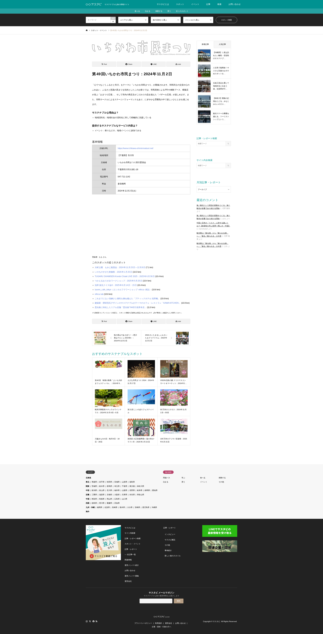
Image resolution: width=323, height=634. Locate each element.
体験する (158, 11)
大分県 (129, 507)
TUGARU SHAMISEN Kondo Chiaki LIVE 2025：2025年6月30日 (125, 276)
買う (169, 11)
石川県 (109, 490)
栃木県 (101, 486)
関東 (87, 486)
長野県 (132, 490)
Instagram (87, 621)
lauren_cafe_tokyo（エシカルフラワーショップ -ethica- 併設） (123, 290)
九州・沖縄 (90, 507)
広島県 (117, 499)
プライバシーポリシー (143, 623)
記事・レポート (131, 549)
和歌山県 (140, 495)
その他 (221, 482)
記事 (208, 4)
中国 (87, 499)
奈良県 (132, 495)
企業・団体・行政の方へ (161, 627)
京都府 (109, 495)
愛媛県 (109, 503)
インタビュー (170, 534)
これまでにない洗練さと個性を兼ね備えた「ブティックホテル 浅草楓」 (127, 298)
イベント (195, 4)
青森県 (94, 482)
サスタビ (216, 621)
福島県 (132, 482)
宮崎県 (137, 507)
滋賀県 (101, 495)
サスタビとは (163, 4)
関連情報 (128, 560)
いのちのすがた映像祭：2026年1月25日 (113, 272)
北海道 (88, 478)
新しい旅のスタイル (173, 556)
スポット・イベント (133, 544)
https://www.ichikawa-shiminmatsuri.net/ (135, 148)
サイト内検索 (130, 533)
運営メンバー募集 (132, 576)
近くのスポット (182, 11)
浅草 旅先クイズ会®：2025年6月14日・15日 (116, 285)
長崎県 (114, 507)
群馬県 (109, 486)
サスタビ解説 (170, 540)
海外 (87, 511)
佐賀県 (107, 507)
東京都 (132, 486)
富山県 (101, 490)
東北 (87, 482)
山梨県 (124, 490)
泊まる (147, 11)
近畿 (87, 495)
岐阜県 (139, 490)
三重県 (94, 495)
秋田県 (109, 482)
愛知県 (154, 490)
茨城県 (94, 486)
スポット (180, 4)
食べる (137, 11)
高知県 (117, 503)
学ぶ (183, 478)
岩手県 (101, 482)
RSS (96, 621)
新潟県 (94, 490)
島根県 (101, 499)
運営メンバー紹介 (132, 565)
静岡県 (147, 490)
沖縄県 (154, 507)
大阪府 (117, 495)
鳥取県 (94, 499)
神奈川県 (140, 486)
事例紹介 (168, 550)
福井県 (117, 490)
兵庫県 (124, 495)
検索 (219, 4)
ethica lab (99, 294)
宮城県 (117, 482)
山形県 (124, 482)
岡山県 (109, 499)
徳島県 (94, 503)
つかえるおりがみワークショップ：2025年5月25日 (118, 281)
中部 (87, 490)
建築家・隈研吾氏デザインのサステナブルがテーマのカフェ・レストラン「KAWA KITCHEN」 (138, 303)
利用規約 (158, 623)
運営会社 (128, 581)
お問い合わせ (234, 4)
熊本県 (122, 507)
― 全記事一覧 (130, 554)
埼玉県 (117, 486)
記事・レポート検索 (133, 538)
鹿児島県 (145, 507)
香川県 (101, 503)
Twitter (90, 621)
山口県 (124, 499)
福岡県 (99, 507)
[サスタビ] (94, 4)
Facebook (93, 621)
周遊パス (166, 478)
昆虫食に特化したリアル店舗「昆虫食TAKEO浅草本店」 (120, 307)
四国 (87, 503)
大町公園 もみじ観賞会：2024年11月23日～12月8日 (120, 267)
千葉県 (124, 486)
